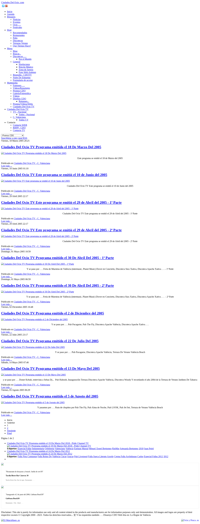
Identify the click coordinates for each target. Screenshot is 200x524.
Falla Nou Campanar (27, 456)
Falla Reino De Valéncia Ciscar (52, 456)
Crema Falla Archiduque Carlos (128, 456)
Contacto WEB (20, 125)
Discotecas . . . (19, 56)
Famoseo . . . (19, 85)
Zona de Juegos (26, 69)
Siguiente (11, 430)
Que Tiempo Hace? (22, 46)
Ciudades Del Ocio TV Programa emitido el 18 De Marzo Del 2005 (51, 147)
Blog (15, 51)
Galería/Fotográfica (22, 93)
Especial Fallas (24, 448)
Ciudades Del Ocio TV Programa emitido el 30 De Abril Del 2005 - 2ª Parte (57, 285)
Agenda (10, 14)
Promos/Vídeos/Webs (23, 104)
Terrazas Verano (20, 43)
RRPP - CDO (19, 127)
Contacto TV (19, 130)
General (16, 61)
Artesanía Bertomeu (129, 448)
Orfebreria (49, 448)
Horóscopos (24, 64)
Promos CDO (19, 90)
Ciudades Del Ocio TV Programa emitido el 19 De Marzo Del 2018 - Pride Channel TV (48, 443)
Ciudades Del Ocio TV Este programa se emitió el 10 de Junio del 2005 (54, 175)
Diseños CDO (19, 98)
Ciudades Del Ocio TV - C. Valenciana (32, 163)
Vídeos (16, 96)
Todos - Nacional (27, 114)
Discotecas (18, 40)
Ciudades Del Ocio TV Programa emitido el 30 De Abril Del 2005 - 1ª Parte (57, 258)
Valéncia (69, 448)
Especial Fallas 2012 (153, 456)
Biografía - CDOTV (22, 75)
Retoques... (24, 101)
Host (9, 30)
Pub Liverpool (81, 456)
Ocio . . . (17, 24)
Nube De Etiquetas (21, 77)
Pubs (15, 38)
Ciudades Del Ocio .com (12, 2)
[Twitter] (3, 6)
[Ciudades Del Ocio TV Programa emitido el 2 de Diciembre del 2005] (34, 319)
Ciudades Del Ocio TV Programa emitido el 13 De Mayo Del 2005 (50, 368)
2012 (166, 456)
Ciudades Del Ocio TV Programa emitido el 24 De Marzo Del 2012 (38, 451)
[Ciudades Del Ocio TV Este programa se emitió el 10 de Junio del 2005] (35, 181)
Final (9, 433)
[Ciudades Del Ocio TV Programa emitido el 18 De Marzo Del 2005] (33, 153)
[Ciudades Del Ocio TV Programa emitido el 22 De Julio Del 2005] (33, 347)
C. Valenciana (19, 117)
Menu (9, 48)
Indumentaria (38, 448)
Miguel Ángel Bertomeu (100, 448)
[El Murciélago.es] (10, 520)
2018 (141, 448)
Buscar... (17, 54)
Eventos (16, 22)
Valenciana (60, 448)
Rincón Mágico (26, 67)
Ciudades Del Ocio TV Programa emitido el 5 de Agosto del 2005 (49, 396)
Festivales (17, 27)
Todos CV (23, 120)
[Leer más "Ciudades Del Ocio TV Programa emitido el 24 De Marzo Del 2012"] (39, 454)
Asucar (70, 456)
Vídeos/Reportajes (21, 88)
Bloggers (11, 17)
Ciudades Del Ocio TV (23, 106)
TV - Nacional (19, 112)
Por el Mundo (25, 59)
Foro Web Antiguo (27, 72)
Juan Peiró (149, 448)
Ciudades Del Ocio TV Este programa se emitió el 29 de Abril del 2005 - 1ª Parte (61, 202)
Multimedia (12, 83)
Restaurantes (19, 35)
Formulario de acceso (23, 80)
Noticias (16, 19)
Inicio (9, 11)
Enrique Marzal (81, 448)
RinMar (115, 448)
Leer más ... (6, 166)
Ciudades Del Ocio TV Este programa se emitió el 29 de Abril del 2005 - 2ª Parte (61, 230)
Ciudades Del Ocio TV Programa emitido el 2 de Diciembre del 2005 (52, 313)
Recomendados (20, 32)
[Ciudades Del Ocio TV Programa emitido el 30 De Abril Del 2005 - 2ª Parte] (37, 291)
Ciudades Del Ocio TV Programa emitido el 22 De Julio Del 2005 (50, 341)
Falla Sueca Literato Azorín (100, 456)
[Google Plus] (6, 6)
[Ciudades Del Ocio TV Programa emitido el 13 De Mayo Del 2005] (33, 374)
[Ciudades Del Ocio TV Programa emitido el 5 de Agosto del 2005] (33, 402)
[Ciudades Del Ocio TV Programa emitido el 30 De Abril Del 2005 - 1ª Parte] (37, 264)
